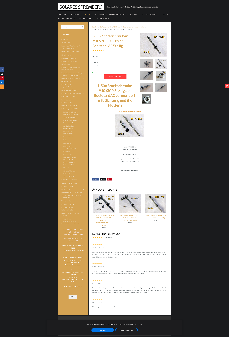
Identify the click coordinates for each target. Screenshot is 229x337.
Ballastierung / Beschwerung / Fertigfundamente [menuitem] (71, 68)
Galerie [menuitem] (165, 15)
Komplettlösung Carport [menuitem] (69, 105)
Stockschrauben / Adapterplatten (133, 27)
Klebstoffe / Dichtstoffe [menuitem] (69, 180)
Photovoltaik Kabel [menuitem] (67, 186)
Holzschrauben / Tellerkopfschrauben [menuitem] (69, 147)
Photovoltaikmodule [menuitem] (67, 204)
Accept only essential (126, 330)
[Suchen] (82, 27)
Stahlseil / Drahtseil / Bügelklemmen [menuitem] (69, 172)
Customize (138, 324)
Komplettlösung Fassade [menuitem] (69, 90)
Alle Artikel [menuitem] (64, 39)
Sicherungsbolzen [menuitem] (68, 176)
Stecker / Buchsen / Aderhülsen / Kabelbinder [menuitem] (71, 196)
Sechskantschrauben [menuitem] (69, 117)
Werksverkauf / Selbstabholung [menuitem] (110, 15)
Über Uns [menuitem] (62, 15)
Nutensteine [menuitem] (67, 143)
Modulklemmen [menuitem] (66, 55)
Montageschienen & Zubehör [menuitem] (70, 51)
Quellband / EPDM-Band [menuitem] (69, 183)
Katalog (94, 27)
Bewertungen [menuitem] (103, 18)
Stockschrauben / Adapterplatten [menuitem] (69, 127)
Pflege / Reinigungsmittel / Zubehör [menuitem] (70, 214)
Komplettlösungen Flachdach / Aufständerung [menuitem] (71, 80)
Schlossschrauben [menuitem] (68, 137)
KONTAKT (73, 297)
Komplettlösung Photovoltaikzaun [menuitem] (67, 101)
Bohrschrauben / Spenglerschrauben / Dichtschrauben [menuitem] (69, 157)
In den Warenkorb (115, 77)
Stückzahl (95, 62)
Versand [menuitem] (133, 15)
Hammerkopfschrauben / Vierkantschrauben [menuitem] (70, 122)
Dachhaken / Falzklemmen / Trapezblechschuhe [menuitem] (70, 47)
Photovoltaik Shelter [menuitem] (68, 96)
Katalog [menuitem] (87, 15)
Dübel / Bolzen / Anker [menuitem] (70, 168)
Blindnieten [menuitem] (66, 151)
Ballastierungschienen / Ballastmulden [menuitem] (69, 63)
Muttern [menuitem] (65, 140)
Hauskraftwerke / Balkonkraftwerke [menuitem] (67, 209)
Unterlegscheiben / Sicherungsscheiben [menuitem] (69, 164)
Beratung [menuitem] (75, 15)
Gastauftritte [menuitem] (85, 18)
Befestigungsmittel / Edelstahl (110, 27)
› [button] (84, 51)
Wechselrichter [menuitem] (66, 201)
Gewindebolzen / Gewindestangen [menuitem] (68, 132)
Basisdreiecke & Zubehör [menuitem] (69, 58)
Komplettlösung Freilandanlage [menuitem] (71, 93)
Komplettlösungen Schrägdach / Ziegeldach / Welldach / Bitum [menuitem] (71, 74)
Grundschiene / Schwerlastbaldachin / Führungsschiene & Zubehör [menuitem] (70, 221)
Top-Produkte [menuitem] (65, 42)
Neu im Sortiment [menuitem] (150, 15)
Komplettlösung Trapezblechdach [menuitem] (66, 85)
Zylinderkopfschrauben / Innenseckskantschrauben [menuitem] (71, 113)
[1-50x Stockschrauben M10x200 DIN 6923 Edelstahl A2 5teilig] (146, 64)
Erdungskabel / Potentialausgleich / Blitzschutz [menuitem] (71, 191)
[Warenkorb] (227, 86)
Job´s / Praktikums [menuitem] (66, 18)
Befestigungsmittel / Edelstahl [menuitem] (71, 109)
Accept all (102, 330)
